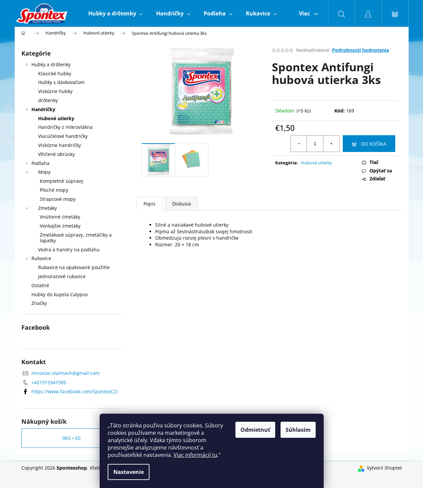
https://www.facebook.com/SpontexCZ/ (74, 391)
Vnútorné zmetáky (60, 217)
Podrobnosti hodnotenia (360, 50)
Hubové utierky (56, 118)
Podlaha (40, 163)
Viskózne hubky (55, 91)
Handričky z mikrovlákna (65, 127)
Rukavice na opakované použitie (74, 267)
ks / (72, 438)
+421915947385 (48, 382)
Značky (39, 303)
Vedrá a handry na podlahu (69, 249)
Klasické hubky (54, 73)
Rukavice (41, 258)
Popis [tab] (149, 203)
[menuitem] (115, 13)
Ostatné (40, 285)
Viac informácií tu (195, 455)
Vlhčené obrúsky (56, 154)
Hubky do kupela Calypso (59, 294)
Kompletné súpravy (61, 181)
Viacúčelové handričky (63, 136)
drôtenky (48, 100)
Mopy (44, 172)
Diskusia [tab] (181, 203)
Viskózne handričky (59, 145)
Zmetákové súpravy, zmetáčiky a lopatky (76, 238)
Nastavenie (128, 472)
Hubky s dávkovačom (61, 82)
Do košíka (373, 144)
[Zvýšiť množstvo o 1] (331, 144)
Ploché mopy (54, 190)
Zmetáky (47, 208)
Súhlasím (298, 429)
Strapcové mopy (58, 199)
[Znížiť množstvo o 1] (299, 144)
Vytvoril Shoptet (384, 468)
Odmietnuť (255, 429)
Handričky (43, 109)
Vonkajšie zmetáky (60, 226)
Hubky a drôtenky (51, 64)
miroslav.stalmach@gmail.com (65, 373)
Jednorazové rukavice (62, 276)
